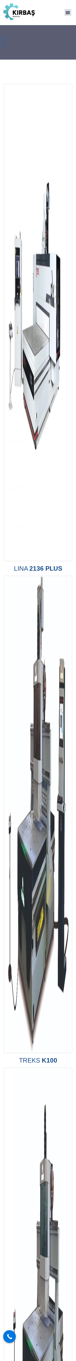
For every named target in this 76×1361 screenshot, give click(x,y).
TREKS (38, 1060)
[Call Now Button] (9, 1336)
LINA (38, 568)
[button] (67, 12)
